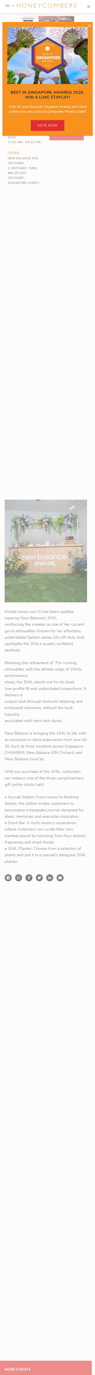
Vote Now (47, 125)
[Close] (90, 26)
